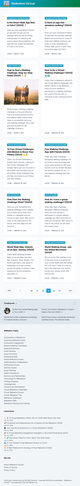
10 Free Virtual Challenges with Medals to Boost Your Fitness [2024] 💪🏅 (20, 152)
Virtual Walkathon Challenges (15, 390)
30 (54, 291)
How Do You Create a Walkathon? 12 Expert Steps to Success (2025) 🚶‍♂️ (58, 310)
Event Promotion (14, 65)
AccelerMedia (57, 480)
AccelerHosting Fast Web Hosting (24, 480)
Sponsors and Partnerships (14, 376)
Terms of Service (10, 467)
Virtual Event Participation (14, 387)
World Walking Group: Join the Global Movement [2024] (58, 250)
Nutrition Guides (10, 368)
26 (31, 291)
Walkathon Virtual (23, 3)
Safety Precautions (11, 373)
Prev (9, 290)
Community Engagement (13, 343)
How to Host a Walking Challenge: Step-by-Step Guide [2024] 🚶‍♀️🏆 (19, 73)
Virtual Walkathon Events (14, 392)
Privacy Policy (9, 470)
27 (37, 291)
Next (70, 290)
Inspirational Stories (12, 365)
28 (43, 291)
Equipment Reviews (11, 348)
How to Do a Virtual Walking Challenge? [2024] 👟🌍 (59, 73)
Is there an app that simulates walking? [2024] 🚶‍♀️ (58, 25)
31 (60, 291)
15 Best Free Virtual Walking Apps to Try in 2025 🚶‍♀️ (25, 310)
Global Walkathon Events (17, 242)
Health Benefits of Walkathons (16, 362)
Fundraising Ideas (11, 357)
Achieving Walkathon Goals (14, 340)
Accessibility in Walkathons (14, 337)
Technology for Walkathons (18, 18)
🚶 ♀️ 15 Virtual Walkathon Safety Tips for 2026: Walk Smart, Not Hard (32, 418)
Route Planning (51, 195)
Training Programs (11, 381)
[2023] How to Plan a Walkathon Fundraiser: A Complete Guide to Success (20, 318)
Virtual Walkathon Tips (54, 65)
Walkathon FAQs (14, 195)
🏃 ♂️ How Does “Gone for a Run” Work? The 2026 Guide (27, 438)
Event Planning (10, 351)
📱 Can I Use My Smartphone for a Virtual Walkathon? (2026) (28, 428)
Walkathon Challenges (12, 398)
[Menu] (75, 4)
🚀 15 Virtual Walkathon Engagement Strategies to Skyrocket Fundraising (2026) (36, 433)
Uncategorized (10, 384)
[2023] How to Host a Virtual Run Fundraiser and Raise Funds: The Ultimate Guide (58, 318)
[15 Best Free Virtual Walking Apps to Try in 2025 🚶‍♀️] (7, 311)
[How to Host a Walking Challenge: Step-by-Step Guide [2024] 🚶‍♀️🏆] (21, 92)
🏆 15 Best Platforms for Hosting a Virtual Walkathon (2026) (28, 448)
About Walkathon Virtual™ (14, 465)
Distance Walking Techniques (15, 346)
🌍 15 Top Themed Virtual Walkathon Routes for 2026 (25, 443)
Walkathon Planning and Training (17, 403)
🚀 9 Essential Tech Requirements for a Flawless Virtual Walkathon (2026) (33, 423)
